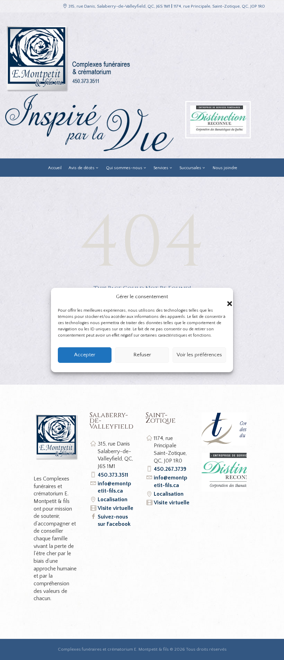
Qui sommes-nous (124, 168)
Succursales (190, 168)
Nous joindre (225, 168)
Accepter (84, 355)
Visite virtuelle (115, 508)
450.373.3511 (113, 475)
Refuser (142, 355)
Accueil (55, 168)
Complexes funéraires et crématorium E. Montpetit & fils (113, 649)
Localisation (112, 499)
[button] (222, 296)
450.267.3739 (170, 469)
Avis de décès (82, 168)
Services (160, 168)
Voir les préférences (199, 355)
